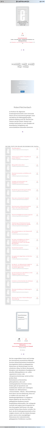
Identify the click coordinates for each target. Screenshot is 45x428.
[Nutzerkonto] (40, 1)
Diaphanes (22, 1)
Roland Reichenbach (22, 38)
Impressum (38, 427)
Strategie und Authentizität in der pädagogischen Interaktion (19, 182)
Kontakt (26, 427)
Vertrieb (22, 427)
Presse (19, 427)
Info (16, 427)
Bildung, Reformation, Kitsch (18, 165)
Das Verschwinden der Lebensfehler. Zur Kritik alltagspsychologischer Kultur (22, 273)
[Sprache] (41, 1)
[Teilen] (23, 50)
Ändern (22, 91)
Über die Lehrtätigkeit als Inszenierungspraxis (22, 215)
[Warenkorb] (43, 1)
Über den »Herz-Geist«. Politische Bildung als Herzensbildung (22, 298)
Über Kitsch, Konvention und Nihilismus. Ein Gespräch (21, 174)
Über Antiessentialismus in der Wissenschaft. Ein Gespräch (22, 232)
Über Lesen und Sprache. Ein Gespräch (20, 198)
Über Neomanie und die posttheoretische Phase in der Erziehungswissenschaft (21, 207)
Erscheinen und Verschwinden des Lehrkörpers (22, 281)
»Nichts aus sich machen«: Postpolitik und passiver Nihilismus (21, 157)
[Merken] (21, 50)
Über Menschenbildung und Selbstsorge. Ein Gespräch (22, 290)
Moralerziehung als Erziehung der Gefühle (21, 190)
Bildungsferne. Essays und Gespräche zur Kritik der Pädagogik (21, 42)
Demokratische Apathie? (17, 248)
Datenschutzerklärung (32, 427)
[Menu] (1, 1)
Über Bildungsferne (16, 148)
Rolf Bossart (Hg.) (27, 343)
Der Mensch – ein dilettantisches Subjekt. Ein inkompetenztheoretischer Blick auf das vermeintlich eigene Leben (22, 266)
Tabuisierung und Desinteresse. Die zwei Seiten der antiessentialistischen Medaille (21, 223)
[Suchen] (3, 1)
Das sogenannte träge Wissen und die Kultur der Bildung (22, 256)
